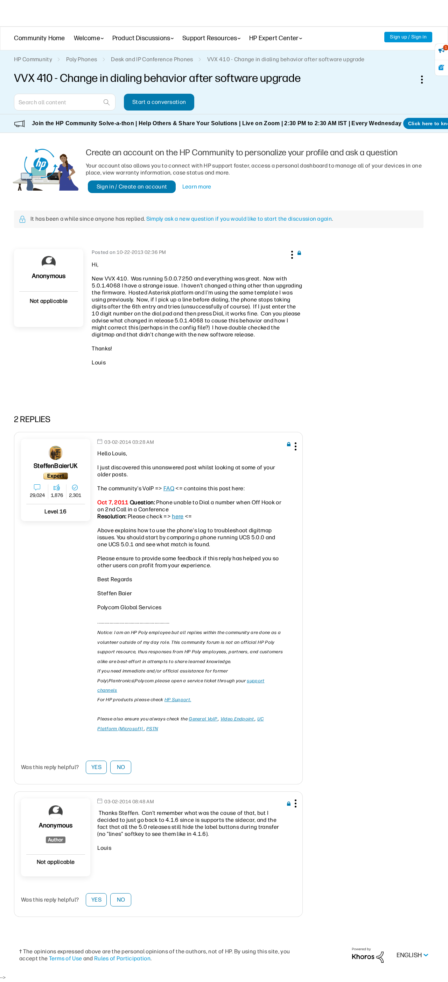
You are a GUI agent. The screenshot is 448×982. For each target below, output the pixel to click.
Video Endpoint (237, 718)
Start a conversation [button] (159, 102)
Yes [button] (96, 767)
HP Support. (177, 699)
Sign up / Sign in (408, 37)
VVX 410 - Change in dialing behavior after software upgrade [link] (286, 59)
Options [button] (426, 79)
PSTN (152, 728)
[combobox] (64, 102)
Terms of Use (65, 958)
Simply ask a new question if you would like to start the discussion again (239, 218)
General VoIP (203, 718)
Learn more (196, 186)
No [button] (121, 767)
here (177, 516)
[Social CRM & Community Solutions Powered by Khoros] (368, 955)
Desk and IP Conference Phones (152, 59)
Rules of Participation (122, 958)
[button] (291, 253)
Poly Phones (81, 59)
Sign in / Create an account (132, 186)
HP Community (33, 59)
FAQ (168, 488)
